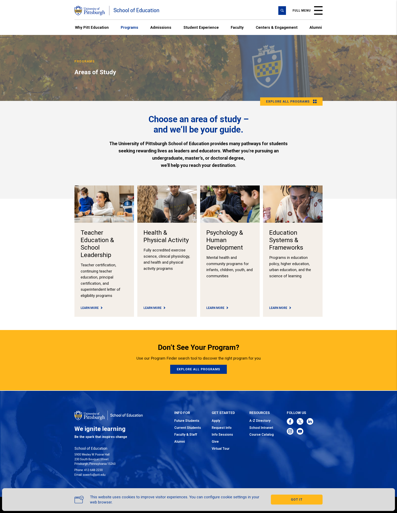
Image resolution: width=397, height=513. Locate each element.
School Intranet (261, 428)
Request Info (222, 428)
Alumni (316, 27)
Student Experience (201, 27)
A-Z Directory (259, 421)
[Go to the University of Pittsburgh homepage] (89, 10)
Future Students (186, 421)
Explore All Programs (198, 369)
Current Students (187, 428)
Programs (129, 27)
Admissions (160, 27)
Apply (216, 421)
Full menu (302, 10)
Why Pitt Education (92, 27)
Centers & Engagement (277, 27)
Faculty (237, 27)
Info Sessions (222, 434)
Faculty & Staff (185, 434)
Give (215, 442)
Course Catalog (261, 434)
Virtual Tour (221, 449)
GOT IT (297, 499)
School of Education (136, 10)
